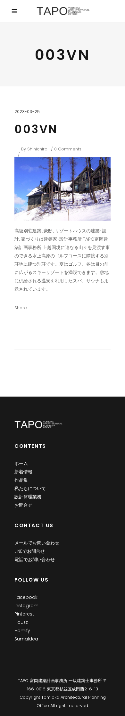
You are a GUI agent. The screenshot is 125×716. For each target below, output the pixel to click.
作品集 (21, 480)
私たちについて (30, 488)
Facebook (26, 597)
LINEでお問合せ (29, 551)
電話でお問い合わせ (34, 559)
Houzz (21, 622)
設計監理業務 (27, 497)
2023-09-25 (27, 112)
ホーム (21, 463)
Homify (22, 630)
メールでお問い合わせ (36, 543)
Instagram (26, 605)
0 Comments (67, 149)
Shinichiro (37, 149)
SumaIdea (26, 639)
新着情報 (23, 472)
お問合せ (23, 505)
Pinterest (24, 614)
